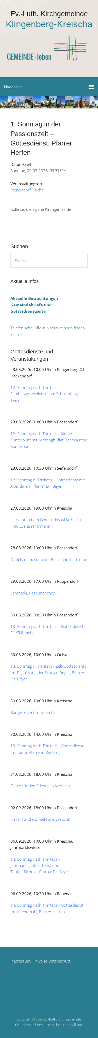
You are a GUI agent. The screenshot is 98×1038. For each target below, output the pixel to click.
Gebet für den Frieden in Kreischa (40, 785)
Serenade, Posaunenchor (32, 593)
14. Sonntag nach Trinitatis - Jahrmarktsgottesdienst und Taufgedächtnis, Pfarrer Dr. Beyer (39, 865)
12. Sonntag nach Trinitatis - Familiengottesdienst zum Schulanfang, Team (44, 394)
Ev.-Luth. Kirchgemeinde (49, 14)
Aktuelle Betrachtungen (34, 298)
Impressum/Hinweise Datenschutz (40, 961)
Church (20, 1024)
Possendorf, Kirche (27, 190)
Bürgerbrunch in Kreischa (32, 712)
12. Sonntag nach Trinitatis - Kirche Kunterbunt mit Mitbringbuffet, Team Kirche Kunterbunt (48, 440)
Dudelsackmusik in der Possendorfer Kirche (48, 559)
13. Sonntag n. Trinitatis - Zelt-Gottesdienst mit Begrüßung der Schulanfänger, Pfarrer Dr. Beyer (48, 672)
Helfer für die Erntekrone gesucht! (40, 819)
